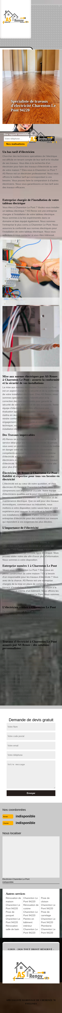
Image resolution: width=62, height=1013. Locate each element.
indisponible (25, 816)
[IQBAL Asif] (31, 966)
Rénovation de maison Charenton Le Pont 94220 (13, 903)
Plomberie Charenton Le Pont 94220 (48, 929)
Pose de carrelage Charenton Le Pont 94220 (48, 917)
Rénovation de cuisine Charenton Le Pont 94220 (31, 910)
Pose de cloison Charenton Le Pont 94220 (48, 903)
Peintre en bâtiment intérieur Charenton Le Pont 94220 (30, 925)
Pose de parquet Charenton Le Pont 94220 (13, 917)
